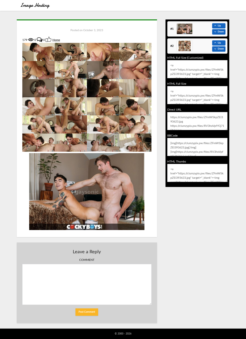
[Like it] (48, 39)
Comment (86, 259)
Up (219, 26)
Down (221, 32)
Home (56, 40)
